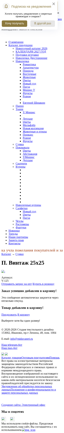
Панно (20, 105)
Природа (28, 70)
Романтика (29, 64)
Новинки (14, 230)
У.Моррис (28, 157)
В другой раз (42, 23)
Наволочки (22, 61)
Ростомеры (22, 224)
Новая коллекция (33, 128)
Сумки (20, 144)
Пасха (26, 86)
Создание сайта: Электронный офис (23, 404)
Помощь (54, 357)
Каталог (6, 254)
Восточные (29, 73)
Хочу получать (14, 23)
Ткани (19, 109)
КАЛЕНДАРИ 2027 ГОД (31, 51)
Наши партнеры (18, 237)
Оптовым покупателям (35, 357)
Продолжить (9, 314)
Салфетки (22, 208)
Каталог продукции (21, 45)
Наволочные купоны (28, 205)
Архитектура (31, 67)
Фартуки (21, 227)
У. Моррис (29, 112)
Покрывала (22, 147)
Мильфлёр (29, 125)
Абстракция (30, 153)
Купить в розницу (43, 283)
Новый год (29, 83)
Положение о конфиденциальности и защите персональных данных (28, 391)
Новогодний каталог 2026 (31, 48)
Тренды (13, 233)
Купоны (20, 166)
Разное (27, 96)
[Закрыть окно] (28, 429)
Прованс (28, 134)
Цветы (27, 80)
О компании (16, 42)
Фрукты (28, 93)
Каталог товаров (11, 357)
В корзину (23, 314)
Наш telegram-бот (11, 344)
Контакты (14, 243)
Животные (29, 77)
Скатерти (21, 163)
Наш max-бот (9, 348)
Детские (28, 118)
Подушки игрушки (27, 54)
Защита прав (16, 240)
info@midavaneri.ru (21, 338)
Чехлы (19, 221)
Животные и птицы (35, 131)
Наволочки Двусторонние (31, 57)
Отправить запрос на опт (16, 283)
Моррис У (29, 89)
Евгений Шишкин (34, 102)
